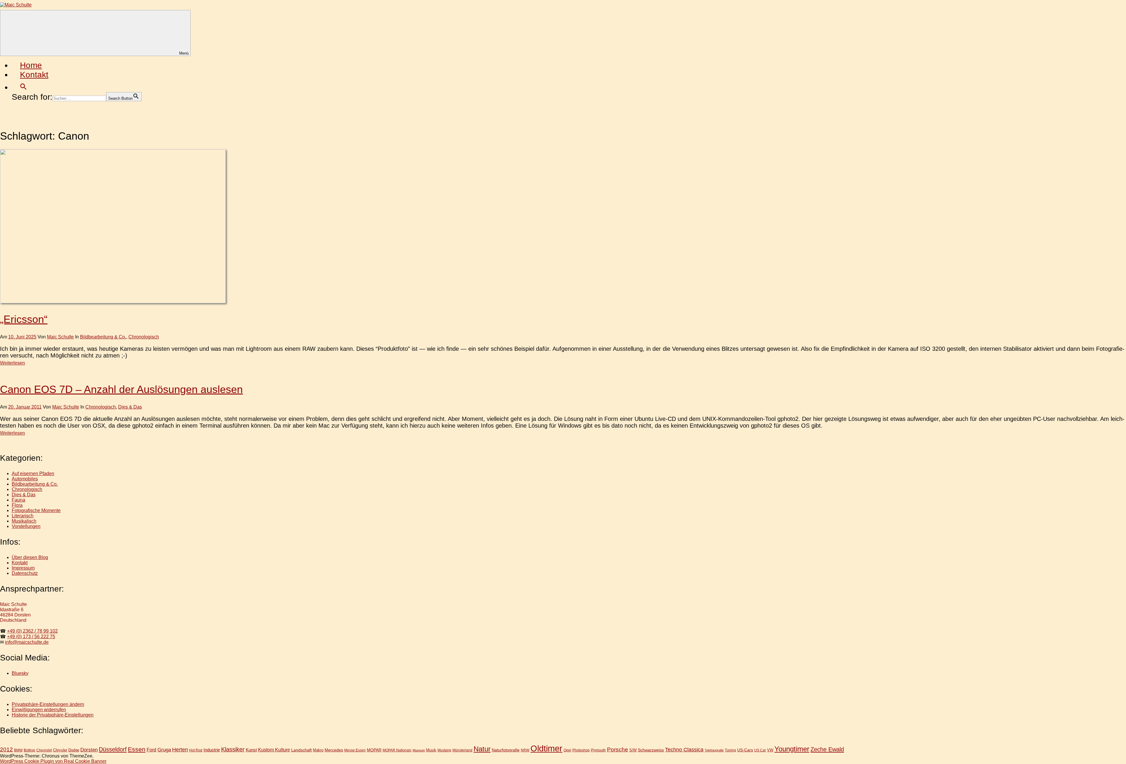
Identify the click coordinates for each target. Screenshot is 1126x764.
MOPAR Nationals (397, 750)
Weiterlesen (12, 362)
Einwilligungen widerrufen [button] (39, 709)
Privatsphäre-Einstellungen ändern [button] (48, 704)
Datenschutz (25, 573)
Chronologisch (143, 336)
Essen (136, 749)
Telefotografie (714, 750)
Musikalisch (24, 521)
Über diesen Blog (30, 557)
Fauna (18, 499)
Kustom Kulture (274, 749)
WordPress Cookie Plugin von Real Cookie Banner (53, 761)
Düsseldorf (113, 749)
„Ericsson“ (24, 319)
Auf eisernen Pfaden (33, 473)
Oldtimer (546, 748)
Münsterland (462, 750)
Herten (180, 750)
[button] (23, 87)
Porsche (617, 749)
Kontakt (34, 74)
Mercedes (334, 750)
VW (770, 750)
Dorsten (89, 750)
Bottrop (29, 750)
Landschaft (301, 750)
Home (31, 65)
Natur (482, 749)
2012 (6, 749)
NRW (525, 750)
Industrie (212, 749)
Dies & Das (130, 406)
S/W (633, 750)
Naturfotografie (506, 750)
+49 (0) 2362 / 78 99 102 (32, 631)
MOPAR (374, 750)
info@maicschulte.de (27, 642)
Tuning (730, 750)
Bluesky (20, 673)
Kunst (251, 749)
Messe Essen (355, 750)
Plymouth (598, 750)
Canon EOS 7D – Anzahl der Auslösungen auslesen (121, 389)
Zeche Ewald (827, 749)
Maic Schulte (60, 336)
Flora (17, 505)
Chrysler (60, 750)
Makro (318, 750)
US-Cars (745, 750)
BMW (18, 750)
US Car (760, 750)
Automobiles (25, 478)
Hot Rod (195, 750)
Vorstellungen (26, 526)
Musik (431, 750)
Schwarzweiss (651, 750)
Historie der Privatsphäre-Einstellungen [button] (53, 714)
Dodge (73, 750)
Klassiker (233, 749)
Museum (419, 750)
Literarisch (22, 515)
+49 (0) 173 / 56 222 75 (31, 636)
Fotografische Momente (36, 510)
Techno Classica (684, 750)
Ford (151, 749)
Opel (567, 750)
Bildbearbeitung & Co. (103, 336)
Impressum (23, 567)
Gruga (164, 750)
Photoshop (581, 750)
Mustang (444, 750)
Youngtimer (791, 749)
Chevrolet (44, 750)
